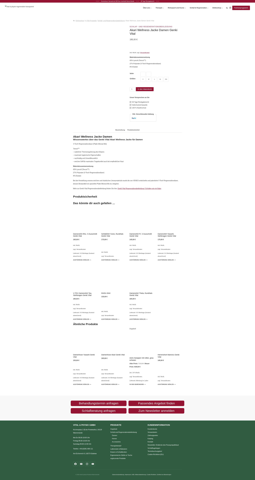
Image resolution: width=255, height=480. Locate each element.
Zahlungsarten (153, 435)
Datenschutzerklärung (118, 474)
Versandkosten (145, 52)
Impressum (128, 474)
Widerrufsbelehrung (140, 474)
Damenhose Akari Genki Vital (113, 355)
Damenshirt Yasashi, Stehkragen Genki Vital (167, 235)
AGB (133, 474)
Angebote (113, 429)
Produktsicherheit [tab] (133, 130)
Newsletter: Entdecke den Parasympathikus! (163, 445)
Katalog (150, 438)
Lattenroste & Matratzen (118, 449)
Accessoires (116, 442)
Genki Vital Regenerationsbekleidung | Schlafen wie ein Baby (139, 188)
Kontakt (150, 442)
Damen (114, 435)
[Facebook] (75, 464)
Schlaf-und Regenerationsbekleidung (123, 432)
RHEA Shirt (105, 293)
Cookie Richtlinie (151, 474)
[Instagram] (87, 464)
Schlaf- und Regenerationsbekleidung (151, 26)
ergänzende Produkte (118, 458)
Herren (114, 438)
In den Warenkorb (145, 89)
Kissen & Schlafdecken (118, 452)
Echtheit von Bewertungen (164, 474)
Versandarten (152, 432)
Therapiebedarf (115, 446)
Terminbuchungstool (155, 451)
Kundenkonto (152, 429)
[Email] (81, 464)
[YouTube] (92, 464)
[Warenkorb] (230, 8)
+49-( (86, 449)
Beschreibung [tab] (120, 130)
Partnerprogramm (241, 8)
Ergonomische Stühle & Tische (121, 455)
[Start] (74, 21)
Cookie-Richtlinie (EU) (156, 454)
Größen (132, 79)
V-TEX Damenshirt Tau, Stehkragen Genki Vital (82, 294)
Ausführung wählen (81, 260)
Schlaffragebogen (154, 448)
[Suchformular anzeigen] (227, 8)
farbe (132, 73)
